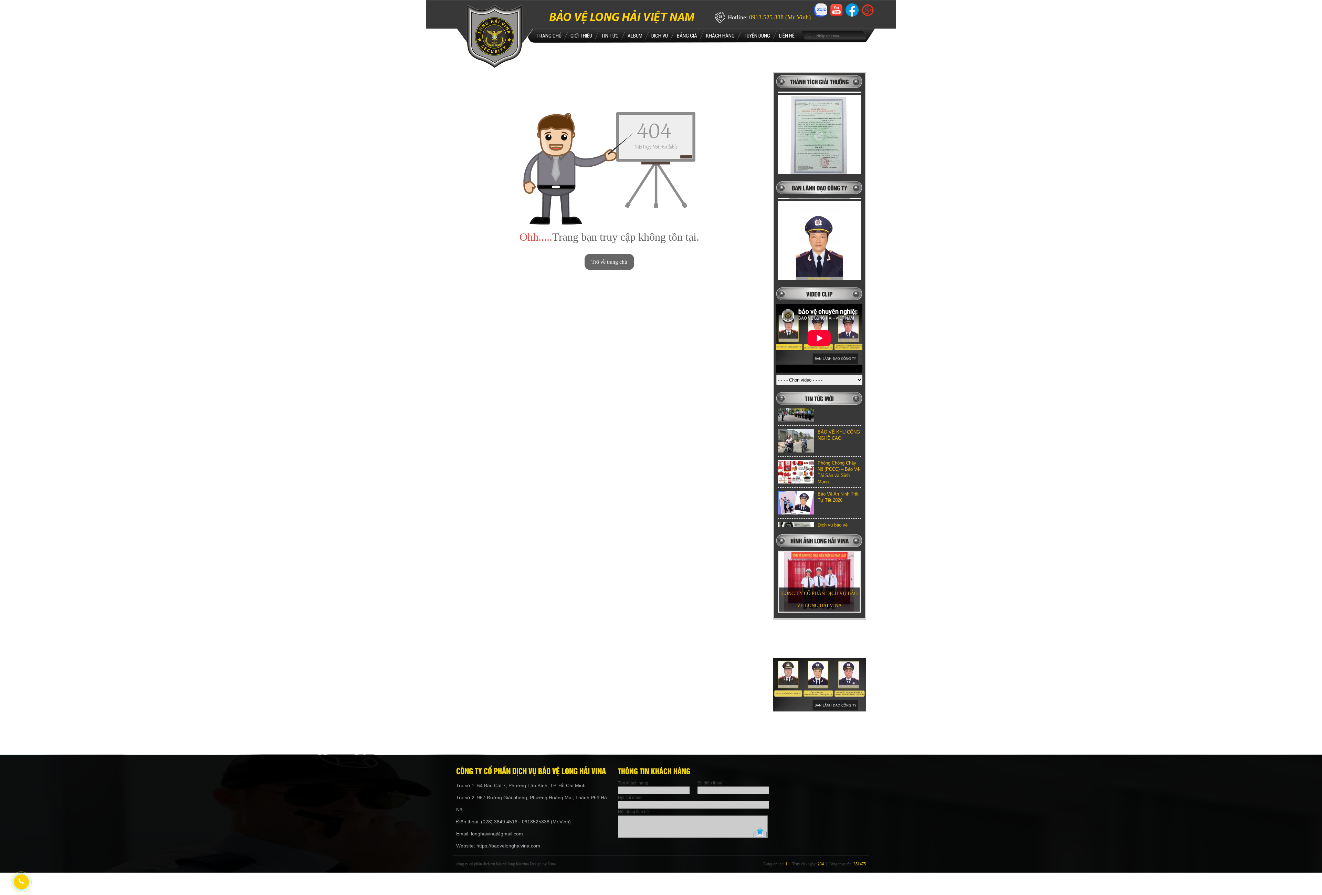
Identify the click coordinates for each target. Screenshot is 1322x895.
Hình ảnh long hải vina (819, 540)
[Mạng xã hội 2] (836, 14)
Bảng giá (687, 36)
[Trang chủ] (494, 67)
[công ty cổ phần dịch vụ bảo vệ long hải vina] (819, 739)
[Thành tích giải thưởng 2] (819, 118)
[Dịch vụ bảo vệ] (796, 497)
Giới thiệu (581, 36)
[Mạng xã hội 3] (852, 16)
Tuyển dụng (757, 36)
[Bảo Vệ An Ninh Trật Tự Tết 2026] (796, 466)
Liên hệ (787, 36)
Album (635, 36)
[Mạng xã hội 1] (820, 16)
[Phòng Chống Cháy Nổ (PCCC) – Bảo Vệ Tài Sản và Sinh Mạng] (796, 435)
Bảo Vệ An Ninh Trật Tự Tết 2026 (838, 460)
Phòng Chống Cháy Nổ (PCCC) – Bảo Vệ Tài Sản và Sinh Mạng (839, 436)
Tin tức (610, 36)
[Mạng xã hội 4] (868, 14)
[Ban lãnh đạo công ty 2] (819, 224)
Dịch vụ (659, 36)
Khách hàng (720, 36)
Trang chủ (549, 36)
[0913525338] (20, 881)
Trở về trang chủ (609, 262)
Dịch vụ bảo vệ (833, 488)
